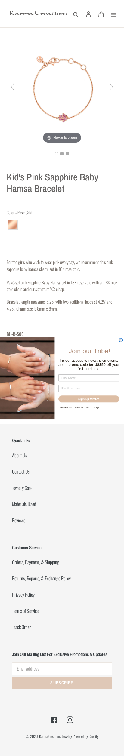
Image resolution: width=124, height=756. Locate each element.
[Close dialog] (120, 340)
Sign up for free (89, 398)
